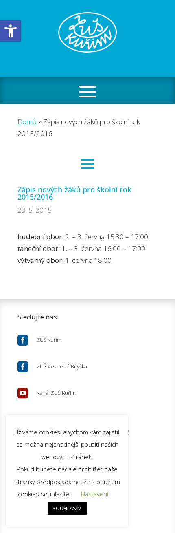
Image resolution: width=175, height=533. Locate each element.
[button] (10, 31)
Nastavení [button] (94, 494)
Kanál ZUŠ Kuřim (56, 392)
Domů (27, 121)
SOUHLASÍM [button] (67, 508)
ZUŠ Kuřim (49, 340)
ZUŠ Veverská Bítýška (62, 366)
